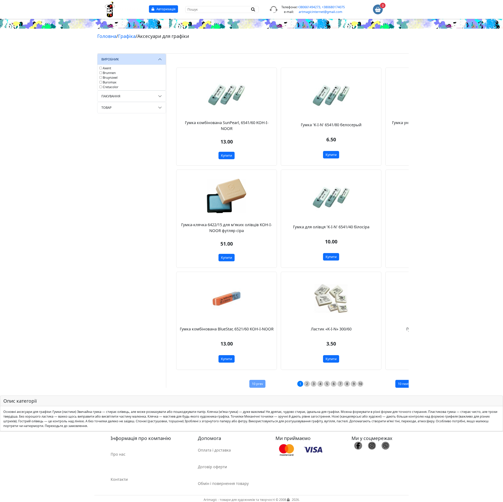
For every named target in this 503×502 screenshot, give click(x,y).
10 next (403, 384)
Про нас (118, 454)
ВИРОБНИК (110, 59)
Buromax (109, 82)
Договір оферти (212, 466)
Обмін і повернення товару (223, 483)
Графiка (127, 36)
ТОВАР (106, 107)
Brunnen (109, 73)
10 (360, 384)
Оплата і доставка (214, 450)
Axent (107, 68)
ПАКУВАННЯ (110, 96)
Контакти (119, 479)
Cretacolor (110, 87)
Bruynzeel (110, 77)
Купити (226, 155)
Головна (106, 36)
